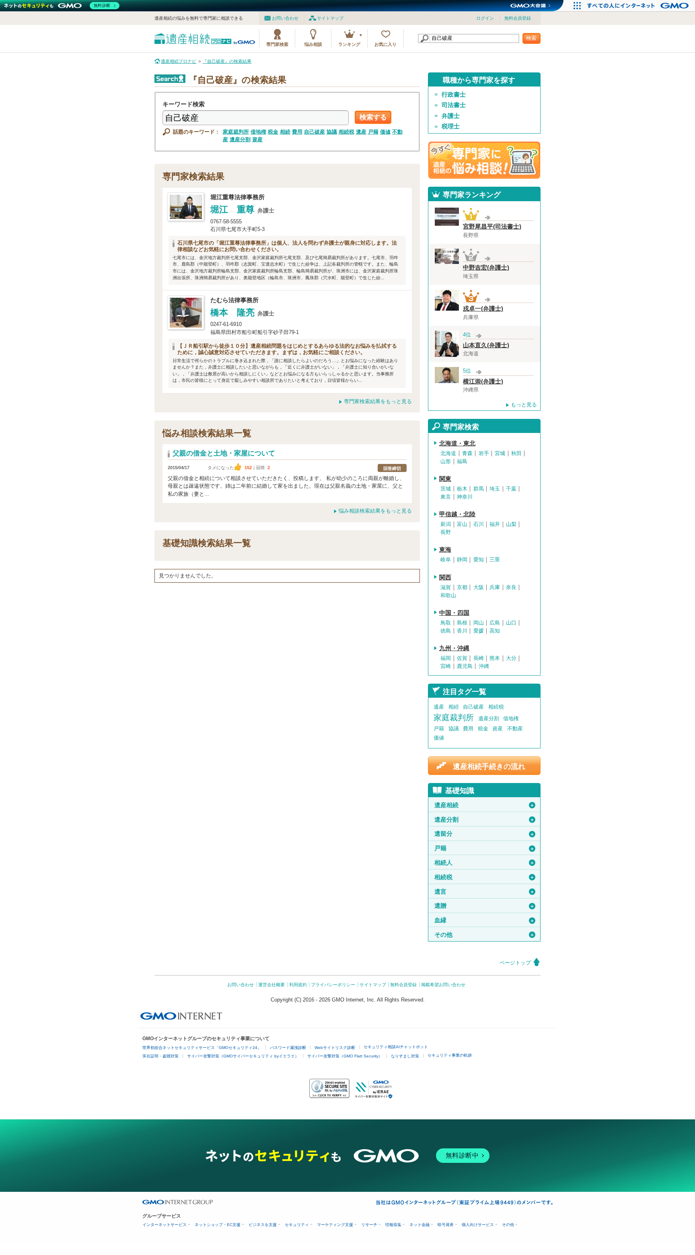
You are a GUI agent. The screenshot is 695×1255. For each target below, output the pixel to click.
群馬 (478, 489)
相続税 (346, 132)
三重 (494, 560)
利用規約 (298, 984)
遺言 (484, 891)
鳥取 (445, 623)
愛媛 (478, 631)
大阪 (478, 587)
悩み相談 (313, 44)
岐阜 (445, 560)
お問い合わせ (285, 18)
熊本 (494, 658)
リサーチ (369, 1224)
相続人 (484, 862)
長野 (445, 532)
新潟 (445, 524)
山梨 (511, 524)
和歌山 (448, 595)
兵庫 (494, 587)
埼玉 (494, 489)
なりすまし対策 (405, 1056)
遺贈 (484, 906)
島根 (462, 623)
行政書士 (454, 94)
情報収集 (393, 1224)
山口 (511, 623)
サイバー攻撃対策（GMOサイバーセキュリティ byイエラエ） (243, 1056)
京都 (462, 587)
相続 (285, 132)
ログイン (485, 18)
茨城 (445, 489)
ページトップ (515, 963)
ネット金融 (419, 1224)
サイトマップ (330, 18)
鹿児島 (465, 666)
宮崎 (445, 666)
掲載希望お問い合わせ (443, 984)
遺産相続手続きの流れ (489, 766)
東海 (445, 549)
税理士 (451, 126)
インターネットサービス (164, 1224)
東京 (445, 497)
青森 (467, 453)
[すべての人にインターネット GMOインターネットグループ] (639, 5)
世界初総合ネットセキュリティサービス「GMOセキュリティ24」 (201, 1047)
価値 (385, 132)
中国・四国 (454, 613)
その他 (484, 934)
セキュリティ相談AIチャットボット (396, 1047)
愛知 (478, 560)
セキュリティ (297, 1224)
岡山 (478, 623)
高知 (494, 631)
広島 (494, 623)
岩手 (484, 453)
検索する (373, 117)
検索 (531, 38)
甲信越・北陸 (457, 514)
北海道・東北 (457, 443)
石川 (478, 524)
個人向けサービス (478, 1224)
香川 (462, 631)
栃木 (462, 489)
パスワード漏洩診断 (288, 1047)
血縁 (484, 920)
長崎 (478, 658)
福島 (462, 461)
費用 (297, 132)
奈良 (511, 587)
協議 (332, 132)
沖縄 (484, 666)
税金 (273, 132)
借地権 (258, 132)
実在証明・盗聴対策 (160, 1056)
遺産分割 (240, 139)
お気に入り (385, 44)
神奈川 (465, 497)
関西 (445, 577)
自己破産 (314, 132)
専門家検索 (277, 44)
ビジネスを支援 (263, 1224)
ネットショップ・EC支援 (218, 1224)
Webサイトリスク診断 (335, 1047)
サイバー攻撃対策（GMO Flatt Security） (344, 1056)
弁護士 (451, 116)
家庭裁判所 (236, 132)
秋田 (516, 453)
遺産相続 (484, 805)
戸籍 (373, 132)
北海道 (448, 453)
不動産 (515, 728)
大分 (511, 658)
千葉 (511, 489)
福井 (494, 524)
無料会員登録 (517, 18)
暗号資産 (446, 1224)
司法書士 (454, 105)
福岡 (445, 658)
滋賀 (445, 587)
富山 (462, 524)
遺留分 (484, 833)
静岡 (462, 560)
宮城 (500, 453)
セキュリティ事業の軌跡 (450, 1055)
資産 (257, 139)
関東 (445, 479)
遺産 (361, 132)
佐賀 (462, 658)
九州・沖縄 (454, 648)
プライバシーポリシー (333, 984)
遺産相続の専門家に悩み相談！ (484, 160)
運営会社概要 (271, 984)
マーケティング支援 (335, 1224)
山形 (445, 461)
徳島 (445, 631)
